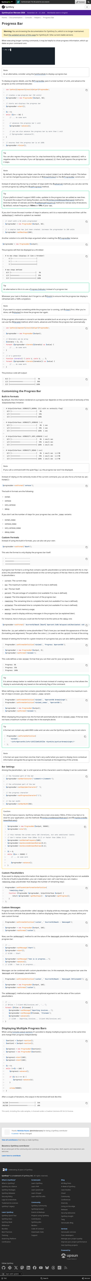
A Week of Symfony (68, 1186)
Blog (63, 1180)
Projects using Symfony (40, 1215)
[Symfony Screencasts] (59, 1267)
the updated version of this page (22, 35)
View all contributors (10, 1140)
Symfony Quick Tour (9, 1215)
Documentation (16, 17)
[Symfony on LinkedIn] (28, 1267)
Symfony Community (39, 1206)
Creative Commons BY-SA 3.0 (56, 1111)
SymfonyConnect (37, 1209)
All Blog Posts (66, 1183)
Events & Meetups (38, 1212)
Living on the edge (68, 1206)
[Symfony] (42, 7)
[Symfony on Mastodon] (22, 1267)
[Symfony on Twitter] (16, 1267)
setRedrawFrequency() (46, 203)
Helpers (37, 17)
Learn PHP (35, 1186)
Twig (63, 1219)
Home (4, 17)
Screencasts (35, 1180)
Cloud (63, 1193)
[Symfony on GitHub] (3, 1267)
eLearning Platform (9, 1239)
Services (64, 1229)
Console (28, 17)
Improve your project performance (74, 1242)
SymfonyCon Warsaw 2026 (13, 12)
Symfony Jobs (36, 1222)
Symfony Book (7, 1222)
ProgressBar (39, 81)
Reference (5, 1225)
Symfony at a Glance (9, 1186)
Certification (6, 1242)
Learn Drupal (36, 1193)
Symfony (6, 2)
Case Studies (66, 1190)
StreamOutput (50, 177)
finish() (49, 296)
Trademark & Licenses (10, 1203)
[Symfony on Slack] (10, 1267)
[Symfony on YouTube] (41, 1267)
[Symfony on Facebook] (34, 1267)
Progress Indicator (38, 289)
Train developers (67, 1235)
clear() (68, 309)
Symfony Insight (67, 1216)
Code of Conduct (37, 1229)
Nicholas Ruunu (23, 1131)
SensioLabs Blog (67, 1223)
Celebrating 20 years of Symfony (20, 1170)
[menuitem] (16, 1183)
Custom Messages (11, 907)
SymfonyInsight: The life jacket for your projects (35, 2)
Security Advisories (68, 1213)
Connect (82, 2)
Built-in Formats (10, 396)
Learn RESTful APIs (38, 1196)
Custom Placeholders (13, 872)
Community (36, 1202)
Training (5, 1235)
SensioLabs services (68, 1232)
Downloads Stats (37, 1232)
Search (45, 1278)
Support (34, 1235)
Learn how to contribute (11, 1156)
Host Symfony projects (69, 1245)
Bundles (5, 1229)
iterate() (17, 322)
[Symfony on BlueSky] (47, 1267)
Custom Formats (10, 537)
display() (17, 312)
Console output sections (22, 1032)
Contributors (36, 1219)
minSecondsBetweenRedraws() (61, 200)
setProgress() (36, 186)
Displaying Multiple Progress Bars (24, 1028)
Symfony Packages (8, 1190)
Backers (34, 1225)
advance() (59, 184)
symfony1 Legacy (8, 1206)
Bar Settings (8, 766)
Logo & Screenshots (9, 1200)
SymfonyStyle (40, 74)
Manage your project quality (71, 1239)
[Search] (88, 2)
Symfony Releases (8, 1193)
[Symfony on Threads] (53, 1267)
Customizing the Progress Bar (21, 391)
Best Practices (7, 1232)
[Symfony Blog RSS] (65, 1267)
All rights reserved (40, 1176)
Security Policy (7, 1196)
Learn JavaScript (37, 1190)
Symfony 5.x (52, 31)
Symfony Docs (7, 1219)
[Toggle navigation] (87, 7)
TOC (5, 1278)
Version (87, 1278)
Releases (64, 1209)
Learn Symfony (7, 1212)
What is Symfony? (9, 1180)
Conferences (65, 1200)
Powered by (65, 1250)
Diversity (64, 1203)
